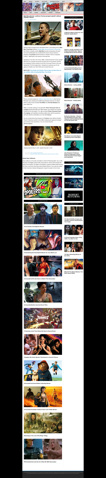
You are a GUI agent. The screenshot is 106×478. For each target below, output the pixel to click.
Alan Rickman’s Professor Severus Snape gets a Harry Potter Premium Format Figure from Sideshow (72, 155)
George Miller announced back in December (49, 49)
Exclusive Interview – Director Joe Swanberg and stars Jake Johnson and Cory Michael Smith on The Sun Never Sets (73, 118)
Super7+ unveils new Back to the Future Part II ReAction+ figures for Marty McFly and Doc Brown (73, 51)
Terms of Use (56, 473)
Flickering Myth (53, 6)
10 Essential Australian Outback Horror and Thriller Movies (40, 409)
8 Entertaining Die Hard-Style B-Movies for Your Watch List (40, 252)
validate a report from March (45, 99)
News (41, 152)
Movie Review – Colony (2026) (72, 85)
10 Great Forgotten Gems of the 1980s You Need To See (73, 238)
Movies (38, 152)
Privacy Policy (62, 473)
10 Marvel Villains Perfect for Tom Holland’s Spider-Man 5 (73, 33)
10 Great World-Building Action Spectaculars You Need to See (73, 68)
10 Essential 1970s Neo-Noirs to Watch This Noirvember (39, 278)
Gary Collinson (33, 152)
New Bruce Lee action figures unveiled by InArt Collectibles (72, 136)
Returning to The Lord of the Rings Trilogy (36, 435)
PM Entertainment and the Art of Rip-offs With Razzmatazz (40, 461)
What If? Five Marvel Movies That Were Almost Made (73, 272)
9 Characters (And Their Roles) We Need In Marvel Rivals (40, 331)
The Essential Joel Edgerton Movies (34, 226)
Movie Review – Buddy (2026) (72, 100)
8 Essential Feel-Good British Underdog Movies (37, 383)
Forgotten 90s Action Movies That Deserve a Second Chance (41, 357)
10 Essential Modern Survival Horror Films (36, 305)
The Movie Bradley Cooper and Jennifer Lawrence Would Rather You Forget (73, 220)
